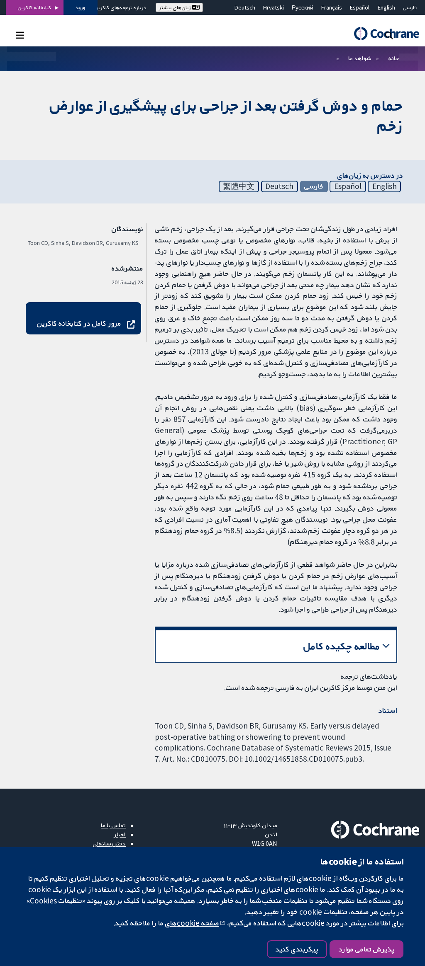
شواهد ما (359, 58)
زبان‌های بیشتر (175, 7)
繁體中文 (238, 186)
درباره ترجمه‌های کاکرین (121, 7)
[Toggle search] (389, 35)
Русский (302, 7)
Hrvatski (273, 7)
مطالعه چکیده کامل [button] (341, 646)
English (386, 7)
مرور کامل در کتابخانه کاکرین (79, 323)
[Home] (382, 34)
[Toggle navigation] (20, 35)
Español (359, 7)
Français (331, 7)
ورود (80, 7)
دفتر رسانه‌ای (109, 843)
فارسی (410, 7)
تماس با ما (113, 825)
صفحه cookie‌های (192, 923)
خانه (393, 58)
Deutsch (244, 7)
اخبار (120, 834)
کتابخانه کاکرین (34, 7)
